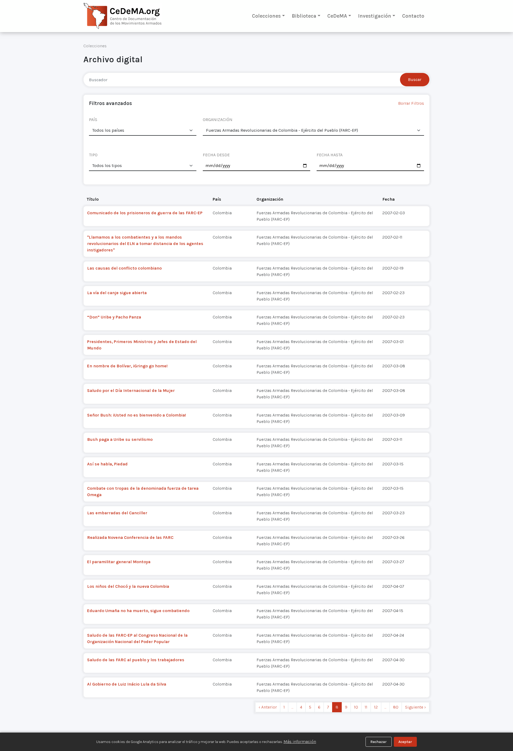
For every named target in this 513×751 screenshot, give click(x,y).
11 (366, 707)
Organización (269, 199)
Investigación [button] (374, 16)
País (217, 199)
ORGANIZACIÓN (217, 119)
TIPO (93, 154)
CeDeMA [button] (337, 16)
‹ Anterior (268, 707)
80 (395, 707)
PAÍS (93, 119)
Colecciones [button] (266, 16)
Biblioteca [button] (304, 16)
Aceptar (405, 742)
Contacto (413, 16)
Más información (299, 741)
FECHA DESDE (216, 154)
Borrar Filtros (411, 103)
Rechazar (378, 742)
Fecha (388, 199)
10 (356, 707)
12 (376, 707)
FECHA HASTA (330, 154)
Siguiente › (415, 707)
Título (93, 199)
